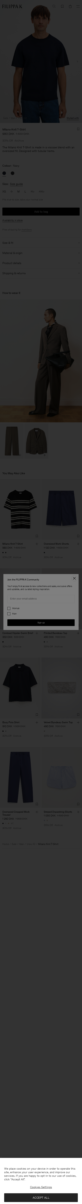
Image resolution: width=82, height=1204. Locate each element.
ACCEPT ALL (41, 1197)
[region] (41, 1181)
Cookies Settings (41, 1187)
